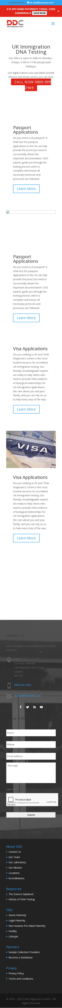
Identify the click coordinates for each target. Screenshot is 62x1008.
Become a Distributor (21, 957)
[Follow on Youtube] (41, 707)
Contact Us (15, 851)
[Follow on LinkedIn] (34, 707)
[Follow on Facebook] (20, 707)
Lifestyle (13, 936)
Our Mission (15, 867)
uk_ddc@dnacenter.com (27, 695)
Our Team (14, 857)
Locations (14, 873)
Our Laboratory (17, 862)
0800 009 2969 (22, 685)
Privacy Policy (16, 973)
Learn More (26, 188)
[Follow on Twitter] (27, 707)
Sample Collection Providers (24, 952)
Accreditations (16, 878)
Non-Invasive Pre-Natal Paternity (27, 925)
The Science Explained (21, 894)
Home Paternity (17, 915)
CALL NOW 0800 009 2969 (32, 85)
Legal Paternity (17, 920)
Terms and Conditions (21, 978)
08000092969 (17, 2)
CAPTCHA (12, 789)
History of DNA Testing (22, 899)
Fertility (13, 931)
